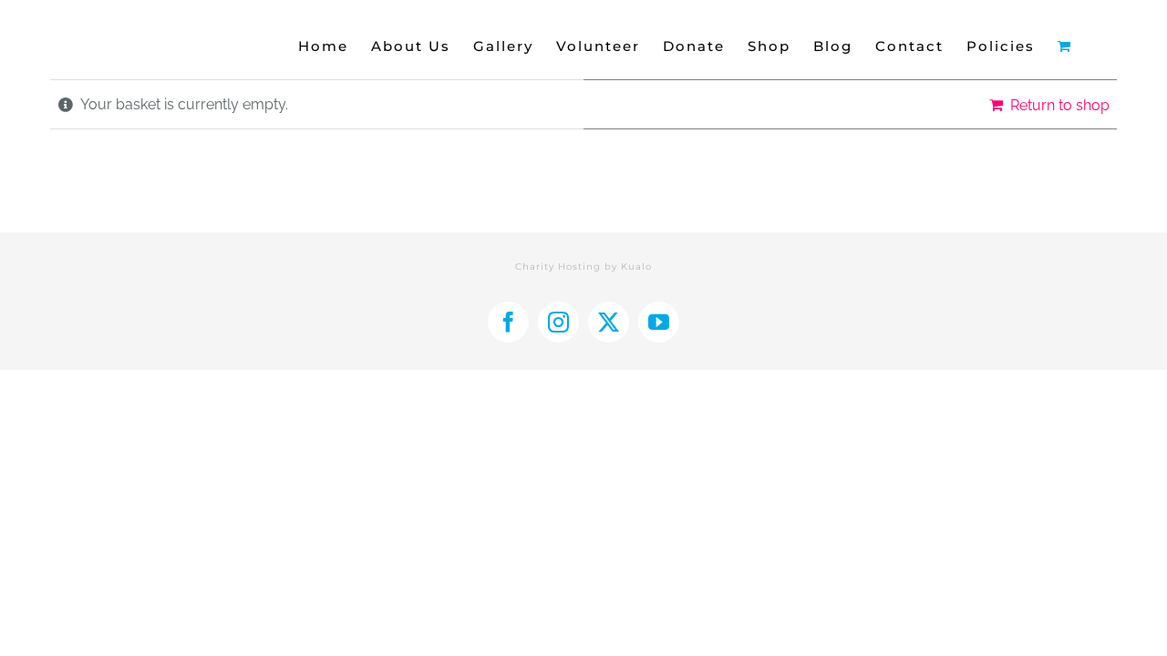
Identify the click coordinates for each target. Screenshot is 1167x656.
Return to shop (1060, 105)
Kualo (636, 266)
